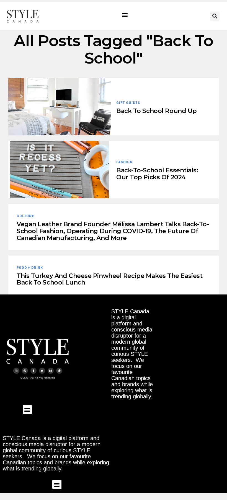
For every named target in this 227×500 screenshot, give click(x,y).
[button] (125, 14)
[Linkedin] (51, 371)
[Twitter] (42, 371)
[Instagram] (16, 371)
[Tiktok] (59, 371)
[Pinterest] (25, 371)
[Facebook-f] (33, 371)
